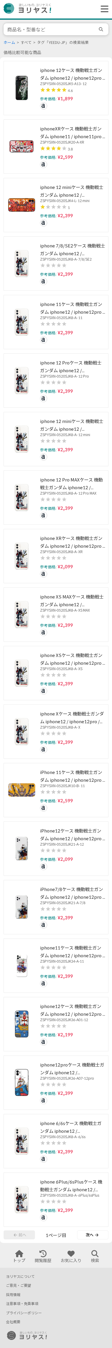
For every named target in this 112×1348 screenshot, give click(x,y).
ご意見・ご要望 (18, 1285)
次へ (89, 1234)
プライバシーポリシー (24, 1313)
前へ (22, 1234)
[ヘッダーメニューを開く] (103, 9)
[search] (102, 29)
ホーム (9, 42)
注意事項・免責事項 (22, 1303)
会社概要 (13, 1322)
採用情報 (13, 1294)
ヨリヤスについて (20, 1276)
